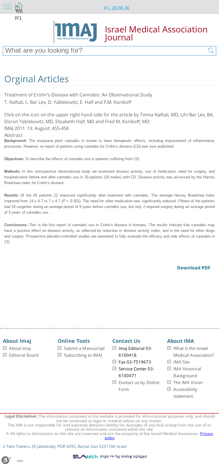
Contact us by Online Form (139, 385)
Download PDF (207, 70)
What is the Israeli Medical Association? (193, 351)
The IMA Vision (188, 381)
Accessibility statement (185, 392)
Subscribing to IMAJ (83, 354)
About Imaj (20, 347)
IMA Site (181, 361)
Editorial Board (23, 354)
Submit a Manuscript (84, 347)
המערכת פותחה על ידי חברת (123, 456)
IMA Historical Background (187, 371)
